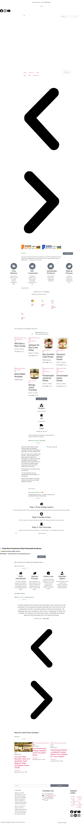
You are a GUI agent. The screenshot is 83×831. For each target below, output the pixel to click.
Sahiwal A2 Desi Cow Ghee (33, 347)
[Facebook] (1, 10)
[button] (41, 119)
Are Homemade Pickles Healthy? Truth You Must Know (39, 751)
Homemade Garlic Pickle (62, 378)
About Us (31, 72)
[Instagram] (5, 10)
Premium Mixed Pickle (60, 357)
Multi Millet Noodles (19, 375)
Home (25, 72)
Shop (37, 72)
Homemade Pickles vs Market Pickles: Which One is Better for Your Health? (59, 753)
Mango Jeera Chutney (32, 387)
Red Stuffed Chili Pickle (48, 355)
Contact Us (36, 75)
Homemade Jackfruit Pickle (48, 378)
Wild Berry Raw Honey (20, 344)
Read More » (17, 770)
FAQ (29, 75)
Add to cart (17, 370)
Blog (25, 75)
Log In (41, 6)
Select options (18, 339)
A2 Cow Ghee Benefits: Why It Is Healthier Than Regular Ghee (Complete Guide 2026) (22, 762)
